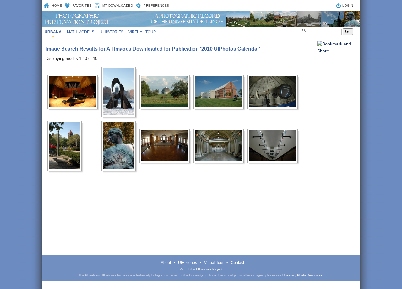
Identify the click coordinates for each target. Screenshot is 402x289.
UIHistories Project (209, 269)
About (166, 263)
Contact (237, 263)
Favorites (82, 5)
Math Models (80, 32)
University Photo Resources (302, 275)
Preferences (156, 5)
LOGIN (347, 5)
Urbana (53, 32)
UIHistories (111, 32)
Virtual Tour (142, 32)
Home (57, 5)
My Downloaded (117, 5)
